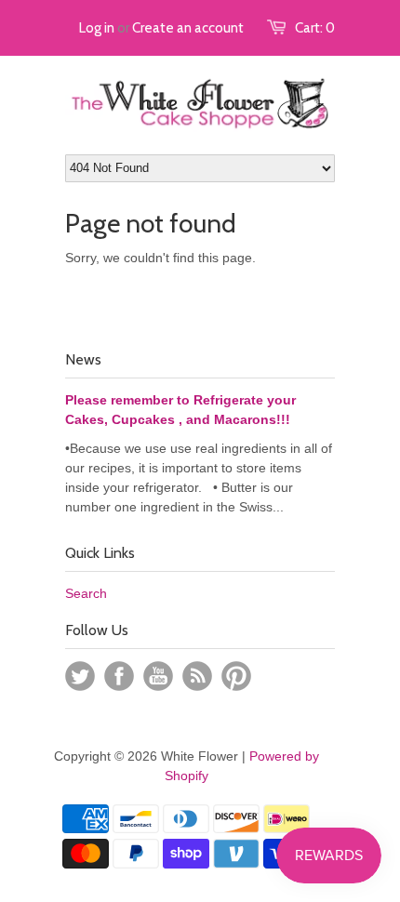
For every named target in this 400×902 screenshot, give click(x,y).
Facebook (119, 676)
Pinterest (236, 676)
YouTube (158, 676)
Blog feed (197, 676)
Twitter (80, 676)
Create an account (188, 28)
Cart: (315, 28)
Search (86, 593)
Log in (96, 28)
